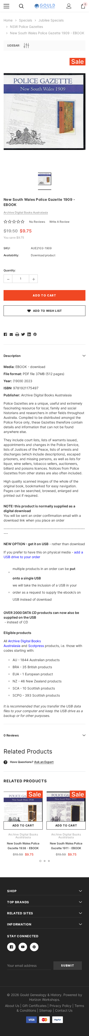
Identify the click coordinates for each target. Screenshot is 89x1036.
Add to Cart (23, 825)
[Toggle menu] (6, 6)
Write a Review (59, 221)
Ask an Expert (44, 762)
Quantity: (10, 270)
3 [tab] (49, 861)
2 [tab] (45, 861)
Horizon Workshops (44, 999)
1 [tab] (40, 861)
